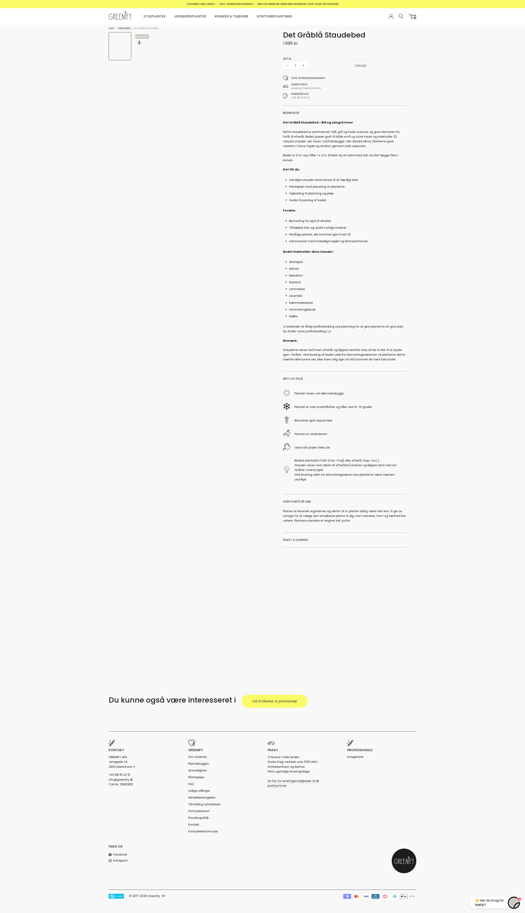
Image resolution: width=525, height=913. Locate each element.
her (329, 331)
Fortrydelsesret (199, 811)
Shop (111, 28)
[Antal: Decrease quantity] (287, 65)
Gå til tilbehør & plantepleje (274, 701)
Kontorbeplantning (274, 16)
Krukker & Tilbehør (231, 16)
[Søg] (401, 16)
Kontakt (193, 825)
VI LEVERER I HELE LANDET (201, 4)
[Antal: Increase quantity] (303, 65)
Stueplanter (154, 16)
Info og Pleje (293, 379)
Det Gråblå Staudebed (146, 28)
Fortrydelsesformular (203, 831)
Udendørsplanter (190, 16)
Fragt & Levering (295, 540)
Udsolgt (360, 65)
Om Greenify (197, 757)
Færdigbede (124, 28)
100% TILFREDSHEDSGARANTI (236, 4)
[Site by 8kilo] (163, 896)
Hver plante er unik (297, 501)
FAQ (191, 784)
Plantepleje (196, 777)
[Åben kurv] (412, 16)
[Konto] (391, 16)
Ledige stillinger (199, 791)
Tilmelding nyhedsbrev (204, 804)
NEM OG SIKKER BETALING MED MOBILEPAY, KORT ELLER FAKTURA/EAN (298, 4)
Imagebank (355, 757)
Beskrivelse (291, 113)
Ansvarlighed (197, 770)
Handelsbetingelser (202, 797)
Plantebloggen (198, 764)
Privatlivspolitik (198, 818)
